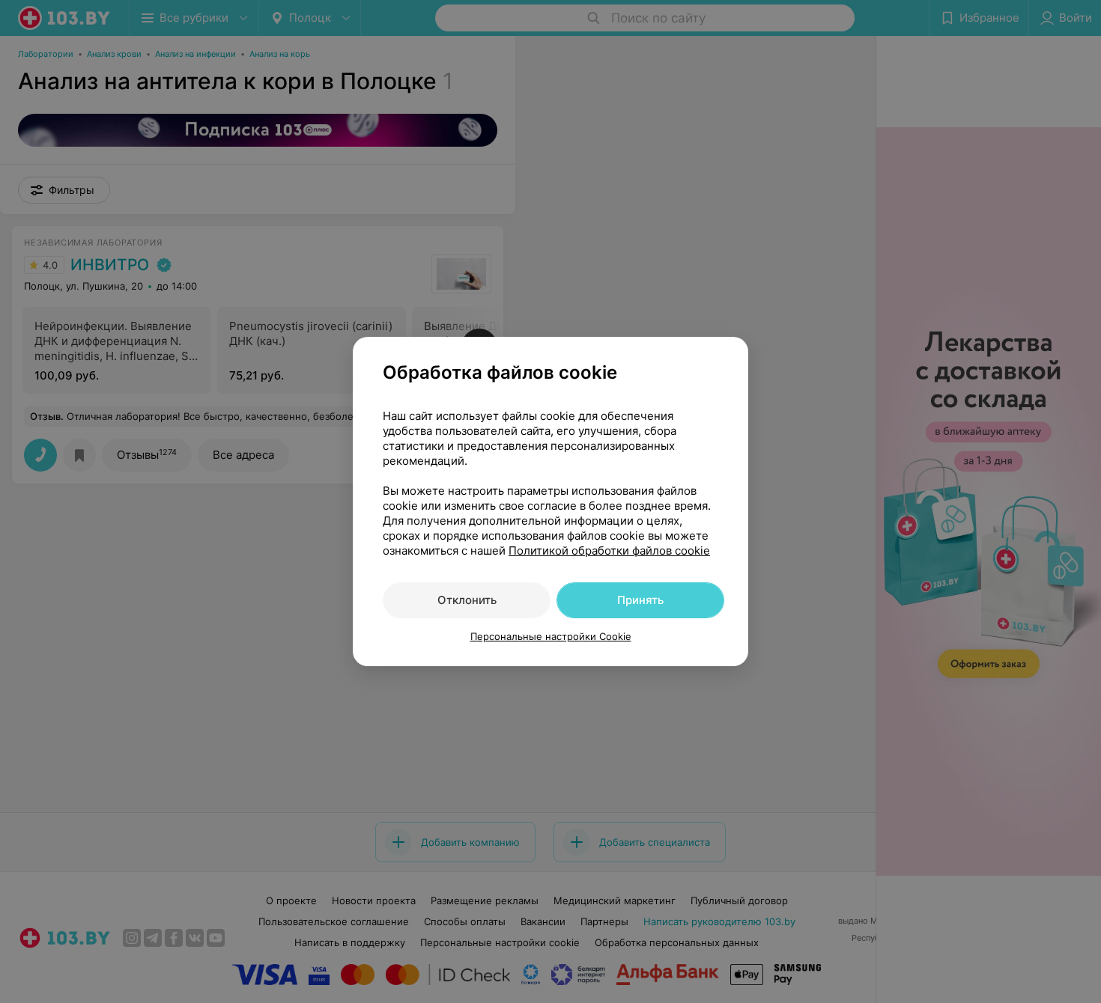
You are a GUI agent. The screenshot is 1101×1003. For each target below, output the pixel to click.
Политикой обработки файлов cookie (609, 550)
